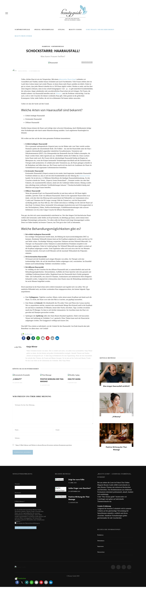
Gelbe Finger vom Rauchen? (79, 488)
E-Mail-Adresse (20, 501)
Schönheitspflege (22, 29)
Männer (58, 93)
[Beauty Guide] (20, 567)
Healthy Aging (74, 379)
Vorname (17, 484)
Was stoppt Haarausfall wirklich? (116, 386)
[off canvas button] (6, 13)
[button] (23, 338)
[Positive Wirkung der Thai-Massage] (45, 375)
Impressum (100, 546)
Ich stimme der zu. (28, 523)
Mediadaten (100, 540)
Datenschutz (101, 552)
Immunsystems (84, 176)
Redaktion (100, 535)
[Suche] (140, 13)
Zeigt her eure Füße (76, 479)
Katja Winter (22, 71)
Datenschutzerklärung (31, 523)
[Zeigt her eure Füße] (59, 479)
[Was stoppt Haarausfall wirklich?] (116, 374)
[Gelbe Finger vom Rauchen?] (60, 489)
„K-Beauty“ (17, 379)
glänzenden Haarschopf (67, 79)
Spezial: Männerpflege (44, 29)
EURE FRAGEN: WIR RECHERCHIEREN (100, 29)
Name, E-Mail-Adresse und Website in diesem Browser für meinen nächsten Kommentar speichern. (43, 445)
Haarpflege (46, 46)
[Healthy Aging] (73, 375)
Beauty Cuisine (75, 29)
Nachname (18, 492)
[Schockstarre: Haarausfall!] (53, 62)
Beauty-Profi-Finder (23, 36)
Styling (61, 29)
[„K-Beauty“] (21, 375)
